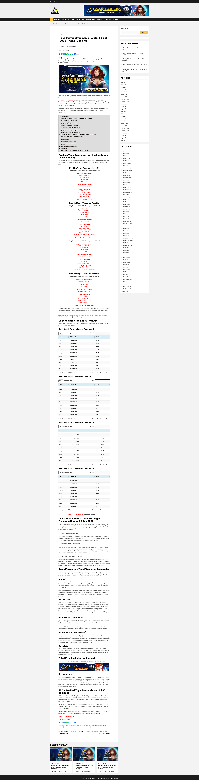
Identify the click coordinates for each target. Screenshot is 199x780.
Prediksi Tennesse (125, 272)
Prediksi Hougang (125, 199)
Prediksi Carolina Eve (126, 163)
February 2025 (124, 94)
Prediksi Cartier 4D (125, 165)
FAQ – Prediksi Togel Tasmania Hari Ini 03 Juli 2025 (74, 150)
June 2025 (123, 84)
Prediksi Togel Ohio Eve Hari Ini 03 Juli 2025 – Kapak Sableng (70, 731)
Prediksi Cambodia (125, 158)
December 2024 (125, 99)
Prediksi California (125, 156)
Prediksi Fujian (124, 185)
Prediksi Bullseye (125, 153)
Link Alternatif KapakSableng (66, 716)
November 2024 (125, 101)
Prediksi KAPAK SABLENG (65, 100)
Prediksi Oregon (125, 252)
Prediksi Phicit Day (125, 257)
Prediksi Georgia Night (126, 192)
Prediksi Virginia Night (126, 286)
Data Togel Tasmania (97, 725)
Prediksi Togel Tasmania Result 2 (70, 122)
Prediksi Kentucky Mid (126, 221)
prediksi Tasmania (75, 514)
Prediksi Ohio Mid (125, 250)
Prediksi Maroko (125, 230)
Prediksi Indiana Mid (126, 209)
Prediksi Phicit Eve (125, 259)
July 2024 (123, 111)
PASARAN (115, 19)
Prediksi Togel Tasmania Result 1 (70, 120)
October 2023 (124, 133)
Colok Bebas (66, 139)
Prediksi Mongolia (125, 233)
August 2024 (124, 109)
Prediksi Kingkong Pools (126, 223)
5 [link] (100, 372)
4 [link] (97, 372)
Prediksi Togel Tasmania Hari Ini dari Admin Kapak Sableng (76, 118)
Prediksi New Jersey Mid (127, 240)
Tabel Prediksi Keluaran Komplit (68, 146)
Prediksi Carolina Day (126, 160)
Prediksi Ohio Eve (125, 247)
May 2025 (123, 87)
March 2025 (124, 92)
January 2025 (124, 96)
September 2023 (125, 135)
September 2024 (125, 106)
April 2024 (123, 118)
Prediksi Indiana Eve (126, 206)
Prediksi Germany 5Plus (126, 194)
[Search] (148, 19)
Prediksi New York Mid (126, 245)
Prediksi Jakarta (125, 211)
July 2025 (123, 82)
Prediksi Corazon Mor (126, 177)
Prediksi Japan (124, 214)
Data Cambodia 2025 (88, 19)
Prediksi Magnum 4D (126, 228)
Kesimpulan (63, 148)
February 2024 (124, 123)
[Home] (52, 19)
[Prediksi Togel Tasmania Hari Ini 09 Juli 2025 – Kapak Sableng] (107, 754)
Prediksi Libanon (125, 226)
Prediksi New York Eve (126, 243)
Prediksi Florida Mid (125, 182)
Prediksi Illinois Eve (125, 201)
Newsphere (107, 778)
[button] (68, 337)
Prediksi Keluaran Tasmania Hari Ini (71, 727)
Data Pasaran (76, 19)
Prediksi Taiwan (124, 267)
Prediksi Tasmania (64, 34)
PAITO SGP (108, 19)
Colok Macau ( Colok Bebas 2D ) (70, 141)
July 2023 (123, 140)
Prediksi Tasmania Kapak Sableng (98, 727)
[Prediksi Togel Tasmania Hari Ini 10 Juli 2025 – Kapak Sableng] (84, 754)
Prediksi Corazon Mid (126, 175)
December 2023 (125, 128)
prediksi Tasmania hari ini (94, 679)
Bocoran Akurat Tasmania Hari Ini (68, 725)
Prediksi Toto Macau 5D (126, 279)
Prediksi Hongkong (125, 197)
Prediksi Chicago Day (126, 168)
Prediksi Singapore (125, 262)
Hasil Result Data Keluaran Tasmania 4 (71, 132)
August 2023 (124, 138)
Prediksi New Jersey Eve (127, 238)
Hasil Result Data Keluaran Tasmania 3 (71, 130)
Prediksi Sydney (125, 264)
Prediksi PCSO (124, 255)
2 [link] (92, 372)
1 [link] (89, 372)
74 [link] (106, 418)
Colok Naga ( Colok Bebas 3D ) (70, 143)
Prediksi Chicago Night (126, 170)
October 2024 (124, 104)
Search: (92, 333)
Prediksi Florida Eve (125, 180)
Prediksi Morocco (125, 235)
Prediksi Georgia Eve (126, 187)
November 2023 (125, 130)
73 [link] (106, 372)
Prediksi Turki (124, 281)
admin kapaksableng (71, 46)
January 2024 (124, 125)
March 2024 (124, 121)
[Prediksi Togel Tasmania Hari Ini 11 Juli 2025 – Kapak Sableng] (61, 754)
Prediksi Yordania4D (126, 288)
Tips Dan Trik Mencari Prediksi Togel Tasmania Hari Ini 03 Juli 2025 (78, 134)
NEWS (122, 151)
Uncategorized (124, 291)
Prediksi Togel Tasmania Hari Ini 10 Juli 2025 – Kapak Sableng (84, 767)
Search (125, 29)
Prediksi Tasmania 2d (85, 727)
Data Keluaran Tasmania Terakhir (69, 125)
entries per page (68, 333)
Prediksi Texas (124, 274)
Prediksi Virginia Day (126, 284)
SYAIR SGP (100, 19)
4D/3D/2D (65, 138)
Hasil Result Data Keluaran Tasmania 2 (71, 129)
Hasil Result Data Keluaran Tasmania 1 (71, 127)
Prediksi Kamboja (125, 216)
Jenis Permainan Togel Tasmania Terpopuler (72, 136)
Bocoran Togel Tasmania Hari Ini (84, 725)
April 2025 (123, 89)
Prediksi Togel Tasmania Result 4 (70, 123)
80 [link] (106, 464)
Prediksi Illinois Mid (125, 204)
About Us (57, 19)
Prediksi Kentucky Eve (126, 218)
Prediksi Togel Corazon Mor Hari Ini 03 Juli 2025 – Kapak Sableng (98, 731)
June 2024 (123, 113)
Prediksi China (124, 172)
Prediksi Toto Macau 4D (126, 276)
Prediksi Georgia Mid (126, 189)
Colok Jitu (65, 144)
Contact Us (65, 19)
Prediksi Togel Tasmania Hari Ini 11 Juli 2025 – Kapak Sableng (60, 767)
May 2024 (123, 116)
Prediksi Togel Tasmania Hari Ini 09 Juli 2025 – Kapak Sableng (107, 767)
